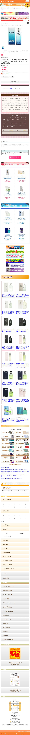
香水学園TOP (3, 8)
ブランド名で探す (7, 499)
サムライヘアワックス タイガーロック (21, 234)
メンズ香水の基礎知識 (8, 611)
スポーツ (20, 469)
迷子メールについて (7, 594)
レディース (25, 469)
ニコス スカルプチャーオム (21, 218)
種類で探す (5, 544)
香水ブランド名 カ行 (11, 8)
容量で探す (15, 475)
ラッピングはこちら (7, 88)
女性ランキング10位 (21, 194)
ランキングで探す (7, 556)
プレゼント (5, 631)
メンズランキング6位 (7, 236)
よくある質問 (6, 598)
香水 (8, 467)
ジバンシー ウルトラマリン (7, 234)
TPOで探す (15, 469)
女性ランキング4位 (21, 178)
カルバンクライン (19, 8)
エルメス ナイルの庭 (7, 193)
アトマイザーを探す (7, 560)
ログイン (5, 574)
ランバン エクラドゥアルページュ (8, 176)
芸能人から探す (6, 552)
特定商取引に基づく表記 (8, 639)
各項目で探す (9, 469)
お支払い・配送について (8, 586)
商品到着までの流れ (7, 590)
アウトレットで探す (7, 564)
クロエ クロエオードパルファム (21, 176)
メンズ (7, 533)
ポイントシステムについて (9, 603)
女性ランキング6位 (7, 194)
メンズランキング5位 (21, 219)
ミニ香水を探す (6, 525)
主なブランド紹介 (7, 619)
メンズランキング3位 (7, 219)
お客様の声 (5, 623)
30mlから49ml (21, 475)
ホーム (4, 1)
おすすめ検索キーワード (8, 568)
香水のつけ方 (6, 615)
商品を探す (11, 1)
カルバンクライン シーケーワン (7, 218)
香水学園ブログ (6, 627)
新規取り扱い (21, 236)
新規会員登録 (6, 578)
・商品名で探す (5, 511)
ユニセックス (7, 536)
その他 (2, 521)
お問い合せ (5, 635)
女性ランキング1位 (7, 178)
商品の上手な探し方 (7, 607)
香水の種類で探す (16, 471)
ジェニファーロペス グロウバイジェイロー (21, 193)
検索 (28, 23)
